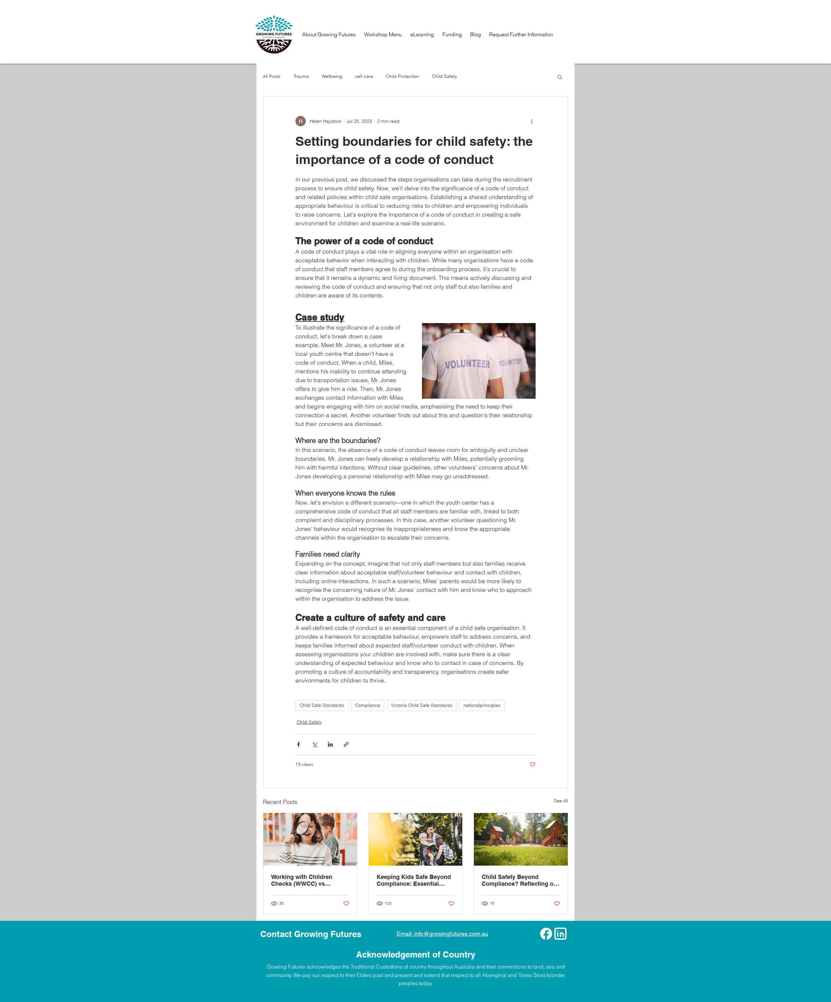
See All (561, 801)
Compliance (367, 705)
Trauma (301, 76)
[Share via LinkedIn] (330, 744)
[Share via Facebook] (298, 744)
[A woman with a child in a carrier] (416, 839)
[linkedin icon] (560, 933)
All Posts (271, 76)
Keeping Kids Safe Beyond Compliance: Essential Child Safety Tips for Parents (414, 880)
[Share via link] (346, 744)
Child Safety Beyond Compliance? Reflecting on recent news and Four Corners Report (519, 880)
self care (364, 76)
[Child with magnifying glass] (310, 839)
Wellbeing (332, 76)
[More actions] (532, 121)
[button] (560, 76)
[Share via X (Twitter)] (314, 744)
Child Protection (402, 76)
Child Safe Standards (322, 705)
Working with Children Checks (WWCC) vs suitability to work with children (302, 880)
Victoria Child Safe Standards (422, 705)
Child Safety (444, 76)
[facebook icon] (546, 933)
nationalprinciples (482, 705)
